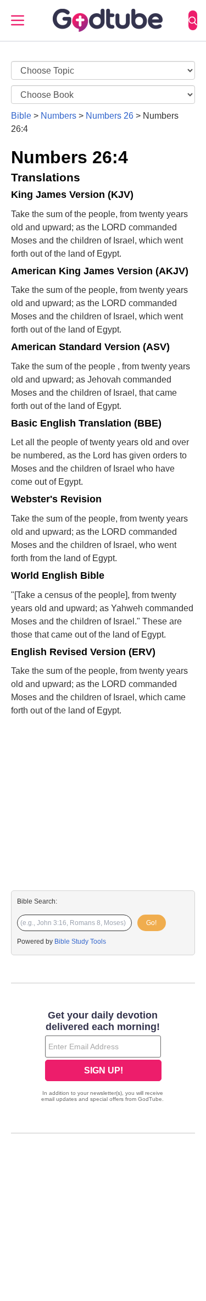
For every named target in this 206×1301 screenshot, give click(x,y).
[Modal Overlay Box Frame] (103, 1057)
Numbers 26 (109, 115)
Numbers (58, 115)
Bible (21, 115)
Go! (151, 923)
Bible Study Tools (80, 941)
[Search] (192, 20)
